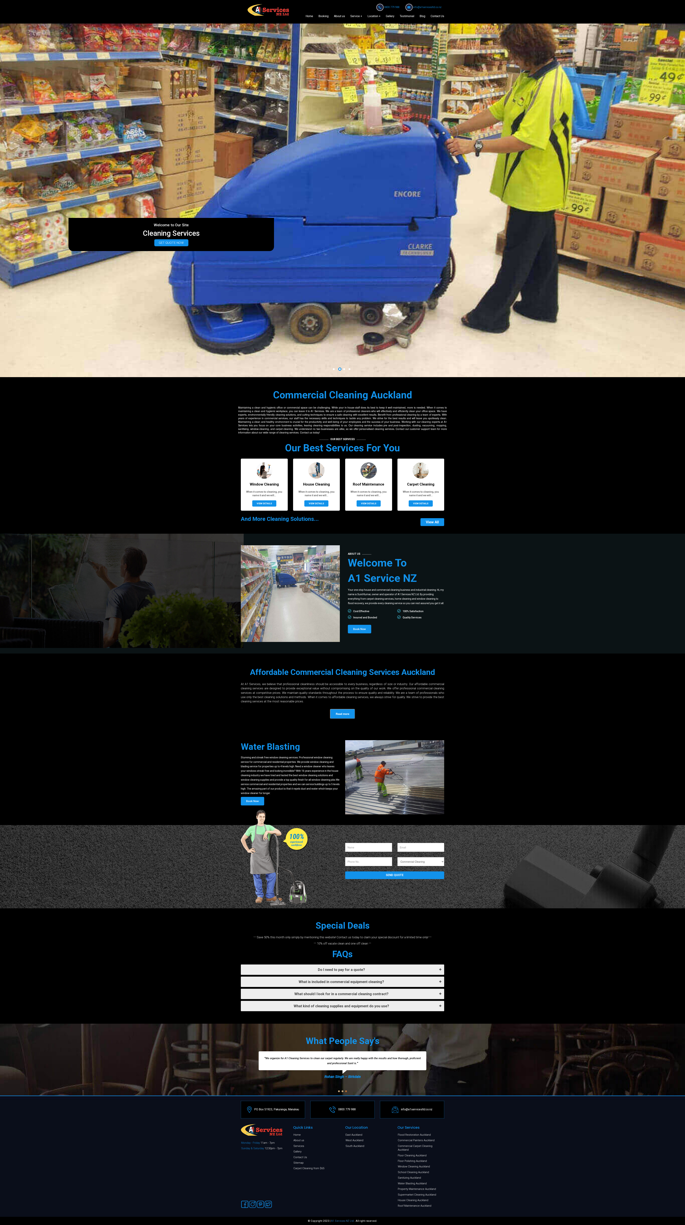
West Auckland (354, 1140)
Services (298, 1146)
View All (432, 522)
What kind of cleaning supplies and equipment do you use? (341, 1006)
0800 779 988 (391, 7)
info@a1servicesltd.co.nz (427, 7)
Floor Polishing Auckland (412, 1161)
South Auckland (355, 1146)
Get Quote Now (171, 242)
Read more (342, 714)
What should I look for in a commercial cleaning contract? (341, 994)
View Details (264, 503)
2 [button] (339, 369)
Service (355, 16)
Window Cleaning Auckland (414, 1166)
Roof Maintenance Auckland (414, 1205)
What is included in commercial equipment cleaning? (341, 982)
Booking (323, 16)
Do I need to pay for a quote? (341, 970)
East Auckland (354, 1134)
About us (339, 16)
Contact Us (437, 16)
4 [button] (349, 369)
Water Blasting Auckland (412, 1183)
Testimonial (407, 16)
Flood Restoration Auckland (414, 1134)
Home (309, 16)
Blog (422, 16)
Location (372, 16)
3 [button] (344, 369)
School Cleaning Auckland (413, 1172)
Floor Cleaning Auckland (412, 1155)
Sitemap (298, 1162)
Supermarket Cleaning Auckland (417, 1194)
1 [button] (334, 369)
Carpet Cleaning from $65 (308, 1168)
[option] (342, 200)
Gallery (390, 16)
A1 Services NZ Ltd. (343, 1220)
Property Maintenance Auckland (417, 1189)
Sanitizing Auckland (409, 1177)
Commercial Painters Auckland (416, 1140)
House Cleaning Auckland (413, 1200)
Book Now (359, 629)
